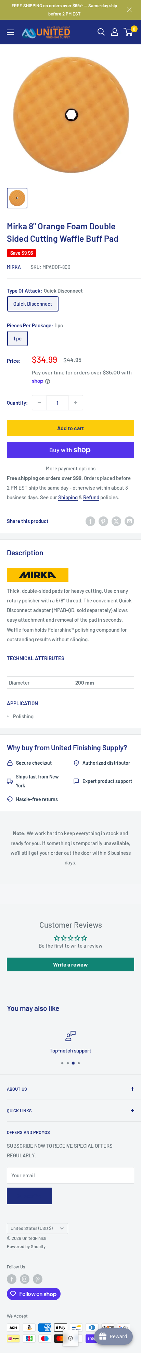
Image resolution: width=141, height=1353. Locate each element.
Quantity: (17, 403)
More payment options (70, 468)
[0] (128, 32)
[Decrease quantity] (39, 402)
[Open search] (101, 32)
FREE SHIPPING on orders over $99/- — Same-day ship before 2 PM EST (64, 10)
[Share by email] (129, 521)
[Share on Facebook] (90, 521)
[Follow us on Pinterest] (37, 1279)
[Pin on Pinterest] (103, 521)
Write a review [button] (70, 964)
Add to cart (70, 428)
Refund (91, 497)
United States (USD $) (32, 1228)
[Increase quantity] (75, 402)
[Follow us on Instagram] (24, 1279)
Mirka (14, 267)
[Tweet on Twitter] (116, 521)
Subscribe (29, 1195)
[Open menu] (10, 32)
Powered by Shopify (26, 1246)
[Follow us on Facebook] (11, 1279)
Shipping (68, 497)
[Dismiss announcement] (129, 9)
